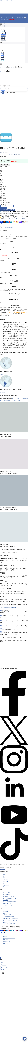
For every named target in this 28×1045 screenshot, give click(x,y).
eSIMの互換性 (7, 894)
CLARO (4, 152)
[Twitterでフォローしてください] (14, 744)
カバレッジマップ (8, 903)
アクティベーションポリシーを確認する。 (16, 218)
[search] (1, 86)
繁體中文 (3, 33)
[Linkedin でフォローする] (14, 801)
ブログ (5, 913)
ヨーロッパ (6, 887)
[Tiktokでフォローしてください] (14, 861)
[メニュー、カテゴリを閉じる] (0, 958)
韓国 (4, 878)
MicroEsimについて (8, 916)
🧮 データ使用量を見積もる (7, 227)
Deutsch (3, 39)
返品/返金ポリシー (8, 940)
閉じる (1, 15)
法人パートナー (7, 922)
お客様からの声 (7, 915)
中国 (4, 874)
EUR (2, 48)
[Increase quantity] (13, 206)
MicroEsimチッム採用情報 (10, 918)
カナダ (5, 883)
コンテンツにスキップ (6, 1)
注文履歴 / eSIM (7, 905)
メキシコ (5, 881)
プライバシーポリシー (9, 938)
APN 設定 (5, 900)
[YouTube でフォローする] (14, 826)
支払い (5, 936)
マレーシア (6, 885)
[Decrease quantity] (0, 206)
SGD (2, 56)
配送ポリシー (6, 941)
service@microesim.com (8, 23)
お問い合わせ (6, 911)
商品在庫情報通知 (4, 209)
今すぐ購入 (12, 209)
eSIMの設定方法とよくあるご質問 (8, 607)
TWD (2, 58)
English (3, 29)
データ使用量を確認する (9, 901)
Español (3, 35)
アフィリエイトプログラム (10, 920)
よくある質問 (6, 893)
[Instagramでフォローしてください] (14, 773)
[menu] (1, 64)
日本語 (2, 31)
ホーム (2, 92)
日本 (4, 876)
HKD (2, 52)
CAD (2, 46)
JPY (2, 54)
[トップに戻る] (14, 974)
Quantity (4, 206)
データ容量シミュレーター (10, 898)
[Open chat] (25, 1039)
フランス (5, 879)
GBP (2, 50)
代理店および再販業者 (9, 924)
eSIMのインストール (8, 896)
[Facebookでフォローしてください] (14, 715)
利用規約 (5, 943)
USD (2, 60)
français (3, 37)
